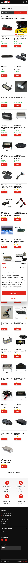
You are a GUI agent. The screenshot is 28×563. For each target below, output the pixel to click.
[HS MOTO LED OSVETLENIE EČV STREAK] (7, 313)
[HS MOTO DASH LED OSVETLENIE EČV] (20, 176)
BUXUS (22, 561)
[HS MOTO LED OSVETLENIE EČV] (20, 116)
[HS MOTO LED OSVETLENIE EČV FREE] (7, 116)
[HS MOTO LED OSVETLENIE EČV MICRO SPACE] (20, 368)
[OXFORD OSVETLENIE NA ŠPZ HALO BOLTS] (20, 203)
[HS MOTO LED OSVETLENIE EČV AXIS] (20, 87)
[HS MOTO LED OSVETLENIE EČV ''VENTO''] (7, 395)
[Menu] (2, 2)
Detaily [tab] (14, 267)
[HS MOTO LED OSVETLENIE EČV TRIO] (7, 231)
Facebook (6, 540)
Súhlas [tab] (5, 267)
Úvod (3, 4)
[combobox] (7, 12)
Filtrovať (22, 12)
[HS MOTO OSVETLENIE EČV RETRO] (20, 231)
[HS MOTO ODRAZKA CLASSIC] (7, 28)
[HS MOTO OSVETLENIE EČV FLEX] (7, 57)
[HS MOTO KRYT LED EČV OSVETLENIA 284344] (7, 450)
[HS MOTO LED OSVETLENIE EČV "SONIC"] (20, 57)
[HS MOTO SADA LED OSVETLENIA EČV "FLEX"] (7, 203)
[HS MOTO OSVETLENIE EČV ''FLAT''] (20, 340)
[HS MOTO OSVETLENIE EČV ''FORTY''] (7, 87)
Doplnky (7, 4)
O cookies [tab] (23, 267)
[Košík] (26, 2)
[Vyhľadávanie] (20, 2)
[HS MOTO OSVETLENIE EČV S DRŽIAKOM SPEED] (7, 176)
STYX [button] (2, 532)
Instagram (2, 540)
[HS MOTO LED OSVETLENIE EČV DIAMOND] (20, 146)
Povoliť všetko (14, 293)
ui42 (26, 561)
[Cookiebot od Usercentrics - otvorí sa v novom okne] (20, 264)
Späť (1, 5)
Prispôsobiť (13, 298)
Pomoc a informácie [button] (6, 528)
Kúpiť (5, 46)
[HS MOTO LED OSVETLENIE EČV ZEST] (7, 368)
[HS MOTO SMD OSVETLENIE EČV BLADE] (20, 313)
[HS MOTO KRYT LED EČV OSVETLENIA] (20, 423)
